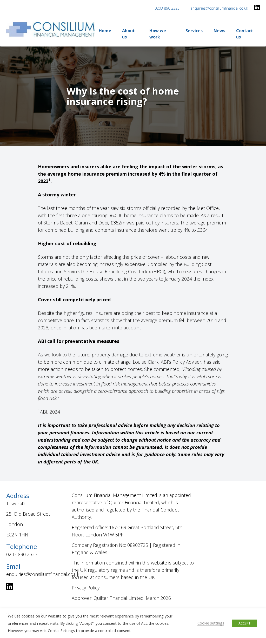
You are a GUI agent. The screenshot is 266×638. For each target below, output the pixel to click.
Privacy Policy (85, 587)
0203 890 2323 (167, 8)
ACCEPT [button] (244, 623)
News (219, 31)
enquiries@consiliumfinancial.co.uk (219, 8)
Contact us (244, 34)
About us (128, 34)
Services (194, 31)
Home (105, 31)
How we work (157, 34)
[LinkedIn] (257, 8)
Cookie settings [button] (210, 623)
